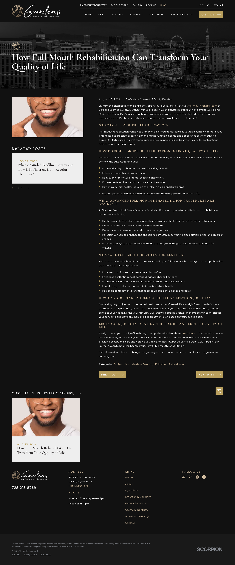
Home (129, 477)
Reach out (189, 333)
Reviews (151, 5)
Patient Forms (119, 5)
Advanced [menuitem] (136, 14)
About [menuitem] (102, 14)
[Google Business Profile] (183, 477)
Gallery (137, 5)
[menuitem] (16, 554)
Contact (130, 523)
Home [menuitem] (88, 14)
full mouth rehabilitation (202, 105)
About (129, 484)
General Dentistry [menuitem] (181, 14)
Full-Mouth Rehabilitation (170, 364)
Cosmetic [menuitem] (118, 14)
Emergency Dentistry (93, 5)
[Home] (37, 11)
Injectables (131, 490)
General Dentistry (135, 503)
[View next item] (27, 188)
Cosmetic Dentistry (136, 510)
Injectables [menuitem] (156, 14)
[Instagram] (204, 477)
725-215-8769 (211, 5)
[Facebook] (197, 477)
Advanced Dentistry (137, 516)
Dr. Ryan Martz (122, 364)
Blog (163, 5)
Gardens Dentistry (143, 364)
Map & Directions (78, 485)
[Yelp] (190, 477)
